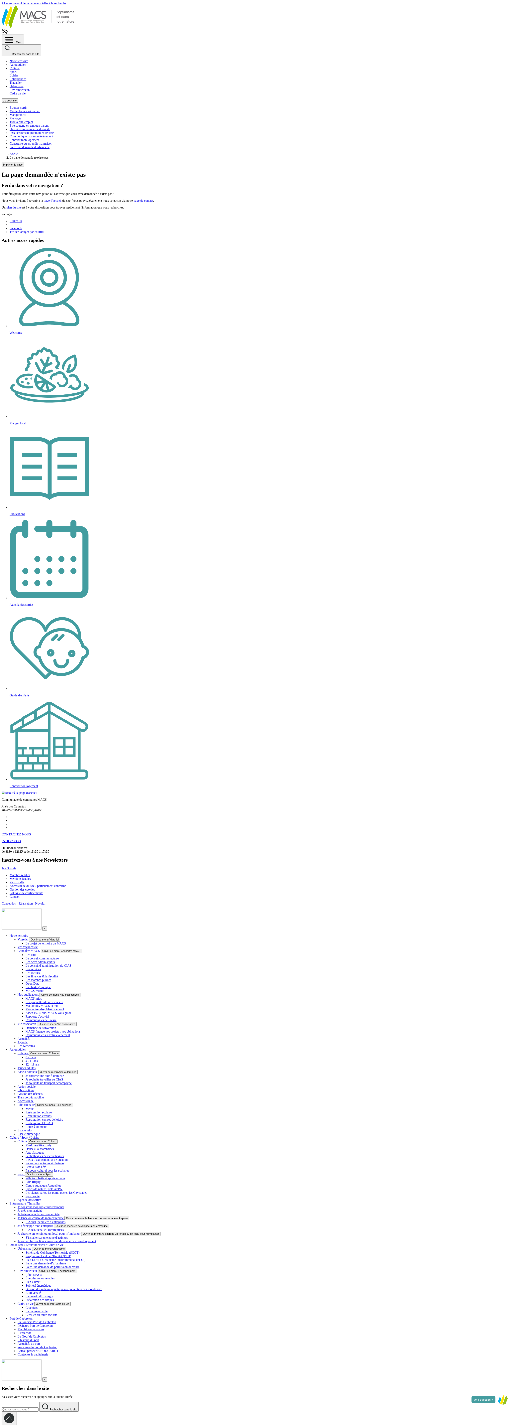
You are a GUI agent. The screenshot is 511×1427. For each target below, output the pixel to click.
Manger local (18, 114)
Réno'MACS (34, 1274)
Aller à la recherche (54, 3)
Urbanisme (25, 1248)
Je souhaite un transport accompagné (49, 1083)
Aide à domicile (28, 1071)
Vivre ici (23, 939)
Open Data (32, 983)
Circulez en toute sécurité (41, 1315)
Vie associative (27, 1024)
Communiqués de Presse (41, 1020)
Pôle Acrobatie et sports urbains (45, 1178)
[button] (503, 1400)
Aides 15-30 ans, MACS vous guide (48, 1013)
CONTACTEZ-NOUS (16, 834)
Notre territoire (19, 61)
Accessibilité (26, 1101)
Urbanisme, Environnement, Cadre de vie (20, 89)
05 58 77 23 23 (11, 841)
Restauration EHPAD (39, 1123)
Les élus (31, 954)
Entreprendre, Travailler (18, 80)
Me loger (15, 118)
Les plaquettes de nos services (44, 1002)
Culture (23, 1141)
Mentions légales (20, 878)
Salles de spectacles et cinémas (45, 1163)
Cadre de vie (26, 1303)
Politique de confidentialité (26, 893)
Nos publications (29, 994)
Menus (30, 1108)
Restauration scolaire (39, 1112)
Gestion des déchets (30, 1093)
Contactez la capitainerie (33, 1354)
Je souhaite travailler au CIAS (44, 1079)
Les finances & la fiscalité (42, 976)
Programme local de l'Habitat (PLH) (48, 1256)
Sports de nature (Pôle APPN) (44, 1189)
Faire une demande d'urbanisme (30, 147)
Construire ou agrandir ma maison (31, 143)
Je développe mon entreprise (36, 1225)
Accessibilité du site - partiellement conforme (38, 886)
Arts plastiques (35, 1152)
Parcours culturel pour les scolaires (47, 1170)
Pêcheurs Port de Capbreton (35, 1325)
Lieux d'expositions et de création (47, 1159)
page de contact (143, 200)
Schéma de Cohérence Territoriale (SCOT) (52, 1252)
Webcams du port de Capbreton (37, 1347)
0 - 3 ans (31, 1057)
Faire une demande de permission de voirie (52, 1267)
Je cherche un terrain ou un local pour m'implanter (49, 1233)
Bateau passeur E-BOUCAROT (38, 1351)
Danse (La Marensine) (40, 1149)
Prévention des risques (40, 1300)
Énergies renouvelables (40, 1278)
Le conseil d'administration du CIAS (48, 965)
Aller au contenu (31, 3)
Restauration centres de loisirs (44, 1119)
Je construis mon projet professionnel (41, 1207)
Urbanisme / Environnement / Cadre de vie (36, 1244)
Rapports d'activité (37, 1016)
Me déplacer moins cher (25, 111)
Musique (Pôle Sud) (38, 1145)
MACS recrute (35, 990)
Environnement (28, 1270)
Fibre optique (26, 1090)
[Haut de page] (9, 1418)
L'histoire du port (28, 1340)
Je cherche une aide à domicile (45, 1075)
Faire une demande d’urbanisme (46, 1263)
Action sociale (27, 1086)
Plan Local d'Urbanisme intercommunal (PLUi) (55, 1259)
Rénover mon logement (24, 140)
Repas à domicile (36, 1126)
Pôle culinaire (27, 1104)
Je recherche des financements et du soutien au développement (57, 1241)
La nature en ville (37, 1311)
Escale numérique (29, 1134)
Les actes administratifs (40, 962)
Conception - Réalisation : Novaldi (23, 903)
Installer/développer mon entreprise (32, 132)
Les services (33, 969)
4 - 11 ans (32, 1061)
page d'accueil (52, 200)
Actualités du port (29, 1343)
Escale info (25, 1130)
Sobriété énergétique (38, 1285)
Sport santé (33, 1196)
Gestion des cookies (22, 889)
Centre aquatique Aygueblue (43, 1185)
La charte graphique (38, 987)
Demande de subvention (41, 1028)
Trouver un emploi (21, 122)
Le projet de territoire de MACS (46, 943)
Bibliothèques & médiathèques (45, 1156)
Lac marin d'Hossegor (39, 1296)
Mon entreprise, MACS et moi (45, 1009)
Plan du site (17, 882)
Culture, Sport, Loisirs (15, 72)
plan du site (13, 207)
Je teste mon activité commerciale (38, 1214)
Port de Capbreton (21, 1318)
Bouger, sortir (18, 107)
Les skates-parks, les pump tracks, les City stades (56, 1192)
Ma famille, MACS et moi (42, 1005)
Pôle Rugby (33, 1182)
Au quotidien (18, 64)
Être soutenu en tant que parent (29, 125)
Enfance (23, 1053)
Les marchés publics (38, 980)
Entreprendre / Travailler (25, 1203)
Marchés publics (20, 875)
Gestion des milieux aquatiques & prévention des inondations (64, 1289)
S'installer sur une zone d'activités (47, 1237)
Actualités (24, 1038)
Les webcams (26, 1046)
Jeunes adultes (27, 1068)
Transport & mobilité (31, 1097)
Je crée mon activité (30, 1210)
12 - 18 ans (33, 1064)
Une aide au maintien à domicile (30, 129)
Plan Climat (33, 1282)
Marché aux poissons (31, 1329)
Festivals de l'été (36, 1167)
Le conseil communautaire (42, 958)
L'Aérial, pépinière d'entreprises (45, 1222)
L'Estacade (24, 1333)
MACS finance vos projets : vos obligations (53, 1031)
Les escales (33, 972)
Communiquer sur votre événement (48, 1035)
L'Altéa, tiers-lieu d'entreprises (45, 1229)
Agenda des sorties (29, 1200)
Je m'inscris (9, 868)
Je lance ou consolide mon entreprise (41, 1218)
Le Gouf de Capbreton (32, 1336)
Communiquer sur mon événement (31, 136)
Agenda (23, 1042)
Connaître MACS (29, 950)
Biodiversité (33, 1292)
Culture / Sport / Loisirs (24, 1137)
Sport (21, 1174)
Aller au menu (11, 3)
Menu (18, 42)
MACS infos (34, 998)
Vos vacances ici (28, 947)
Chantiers (32, 1307)
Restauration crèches (38, 1116)
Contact (14, 896)
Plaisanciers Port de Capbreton (37, 1322)
